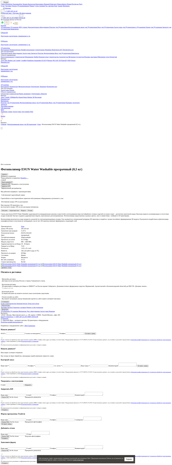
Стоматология (19, 57)
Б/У (61, 50)
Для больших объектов (39, 94)
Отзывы (30, 210)
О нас (3, 6)
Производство (44, 57)
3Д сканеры (14, 311)
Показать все (5, 62)
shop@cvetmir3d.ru (7, 317)
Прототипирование (7, 57)
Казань (25, 4)
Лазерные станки (6, 111)
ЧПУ (2, 110)
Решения (52, 311)
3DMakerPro (14, 97)
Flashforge (30, 60)
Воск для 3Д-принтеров (105, 27)
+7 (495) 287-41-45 (11, 11)
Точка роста (32, 303)
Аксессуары (26, 53)
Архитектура (63, 57)
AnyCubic (4, 60)
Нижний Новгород (50, 4)
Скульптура (80, 57)
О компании (5, 301)
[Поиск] (6, 23)
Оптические (35, 86)
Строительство (54, 57)
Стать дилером (40, 6)
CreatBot (24, 60)
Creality (18, 60)
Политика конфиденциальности (12, 322)
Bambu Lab (12, 60)
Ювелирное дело (103, 57)
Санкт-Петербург (7, 4)
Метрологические (24, 86)
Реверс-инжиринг (25, 94)
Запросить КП (6, 184)
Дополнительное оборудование (38, 27)
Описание (4, 210)
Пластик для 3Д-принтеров (58, 27)
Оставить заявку (90, 333)
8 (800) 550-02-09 (19, 18)
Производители (22, 303)
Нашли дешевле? (7, 182)
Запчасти (34, 53)
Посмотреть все (68, 50)
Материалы (5, 101)
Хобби (36, 57)
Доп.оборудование (7, 106)
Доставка (8, 6)
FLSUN (44, 60)
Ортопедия (113, 57)
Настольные (5, 50)
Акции (60, 6)
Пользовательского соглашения (29, 341)
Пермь (69, 4)
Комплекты (15, 29)
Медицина (72, 57)
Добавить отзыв (6, 267)
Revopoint (38, 97)
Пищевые (48, 50)
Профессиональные (28, 50)
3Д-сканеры (14, 27)
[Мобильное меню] (3, 10)
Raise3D (64, 60)
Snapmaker (38, 60)
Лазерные (43, 86)
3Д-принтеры (5, 27)
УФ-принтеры (5, 108)
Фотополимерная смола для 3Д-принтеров (82, 27)
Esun (22, 226)
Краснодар (32, 4)
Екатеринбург (18, 4)
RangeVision (23, 97)
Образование (29, 57)
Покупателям (6, 305)
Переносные (13, 86)
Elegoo (73, 60)
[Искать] (21, 15)
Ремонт (31, 6)
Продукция (5, 309)
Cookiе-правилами (78, 460)
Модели (23, 210)
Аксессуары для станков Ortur (23, 111)
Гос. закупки (49, 6)
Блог (55, 6)
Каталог (3, 25)
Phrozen (49, 60)
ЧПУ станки (23, 27)
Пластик (41, 53)
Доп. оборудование (33, 311)
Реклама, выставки (91, 57)
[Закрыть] (27, 178)
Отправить (5, 410)
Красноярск (40, 4)
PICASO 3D (57, 60)
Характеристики (14, 210)
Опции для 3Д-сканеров (154, 27)
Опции (11, 90)
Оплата (14, 6)
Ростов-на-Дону (77, 4)
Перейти (24, 178)
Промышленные (15, 50)
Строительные (40, 50)
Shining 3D (31, 97)
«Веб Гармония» (29, 326)
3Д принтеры (5, 311)
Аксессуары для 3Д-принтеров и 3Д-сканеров (130, 27)
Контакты (66, 6)
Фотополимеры (49, 53)
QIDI (69, 60)
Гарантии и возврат (20, 307)
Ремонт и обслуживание (35, 307)
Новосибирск (62, 4)
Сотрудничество (11, 303)
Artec (3, 97)
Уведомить (28, 385)
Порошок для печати (72, 103)
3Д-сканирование (23, 6)
